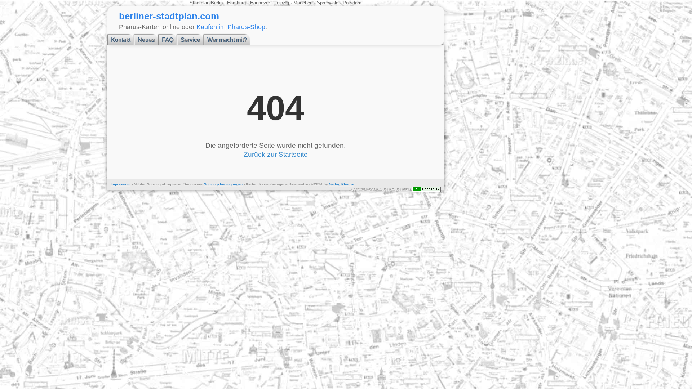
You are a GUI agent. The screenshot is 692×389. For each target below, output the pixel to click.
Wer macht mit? (227, 40)
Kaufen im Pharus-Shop (230, 27)
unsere (196, 184)
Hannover (260, 2)
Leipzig (281, 2)
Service (190, 40)
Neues (146, 40)
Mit (136, 184)
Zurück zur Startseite (276, 154)
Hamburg (236, 2)
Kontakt (120, 40)
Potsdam (351, 2)
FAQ (167, 40)
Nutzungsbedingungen (223, 184)
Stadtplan (200, 2)
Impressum (120, 184)
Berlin (217, 2)
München (303, 2)
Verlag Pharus (341, 184)
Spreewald (327, 2)
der (143, 184)
